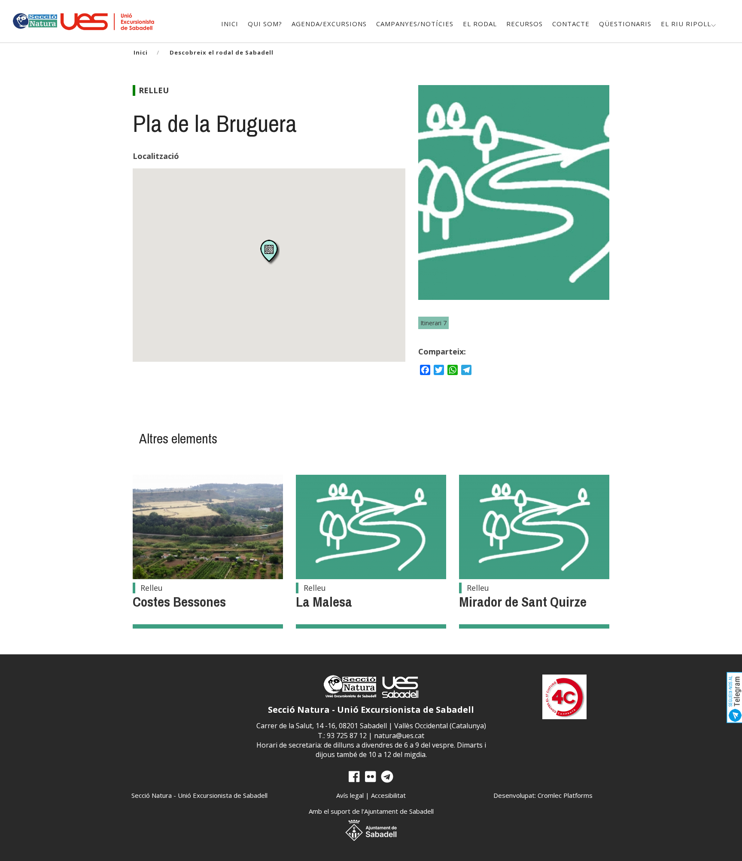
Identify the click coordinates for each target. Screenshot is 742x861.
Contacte (571, 23)
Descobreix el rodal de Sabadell (222, 52)
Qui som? (265, 23)
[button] (269, 252)
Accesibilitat (388, 795)
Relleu (154, 90)
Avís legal (350, 795)
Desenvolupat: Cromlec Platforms (543, 795)
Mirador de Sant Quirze (523, 601)
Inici (229, 23)
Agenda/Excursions (329, 23)
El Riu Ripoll (686, 23)
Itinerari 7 (433, 323)
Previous (433, 201)
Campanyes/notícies (414, 23)
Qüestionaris (625, 23)
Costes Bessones (179, 601)
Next (593, 201)
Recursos (524, 23)
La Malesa (324, 601)
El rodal (480, 23)
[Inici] (34, 20)
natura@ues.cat (399, 735)
